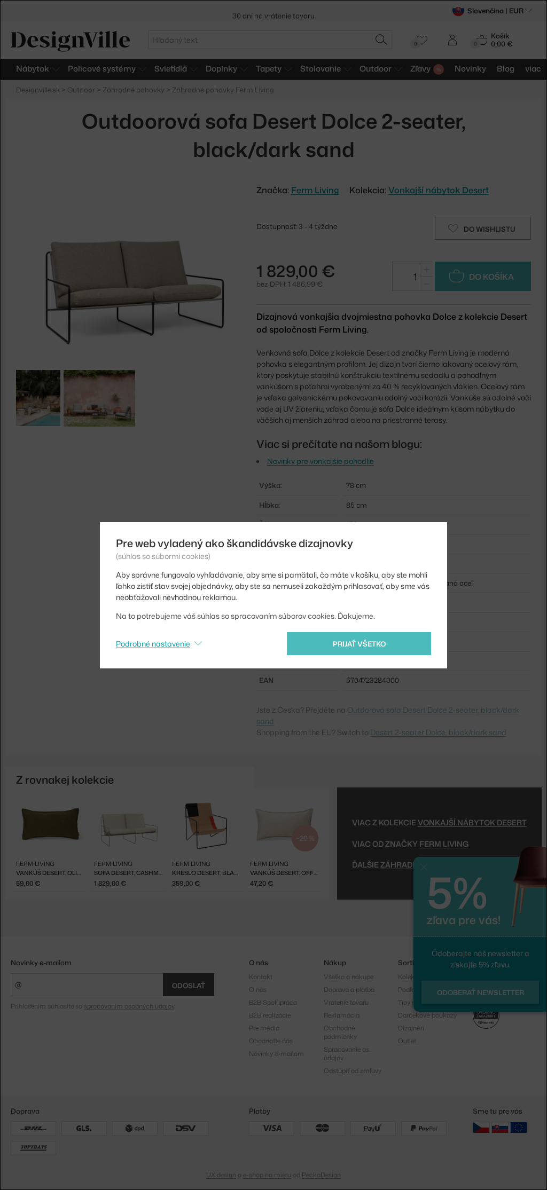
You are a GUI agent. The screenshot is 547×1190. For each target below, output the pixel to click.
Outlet (407, 1040)
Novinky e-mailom (41, 962)
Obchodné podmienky (340, 1032)
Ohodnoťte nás (271, 1040)
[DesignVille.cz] (481, 1127)
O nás (258, 989)
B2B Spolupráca (273, 1002)
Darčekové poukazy (427, 1015)
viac (533, 68)
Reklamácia (342, 1015)
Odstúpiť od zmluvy (352, 1070)
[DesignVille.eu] (518, 1127)
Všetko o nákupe (348, 976)
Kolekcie (410, 976)
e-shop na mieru (267, 1174)
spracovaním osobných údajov (129, 1006)
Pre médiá (264, 1028)
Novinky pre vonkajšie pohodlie (320, 461)
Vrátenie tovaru (346, 1002)
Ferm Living (443, 844)
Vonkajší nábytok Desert (438, 190)
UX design (221, 1174)
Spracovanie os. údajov (347, 1053)
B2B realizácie (270, 1015)
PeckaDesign (321, 1174)
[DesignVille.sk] (500, 1127)
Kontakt (260, 976)
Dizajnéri (411, 1028)
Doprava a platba (349, 989)
